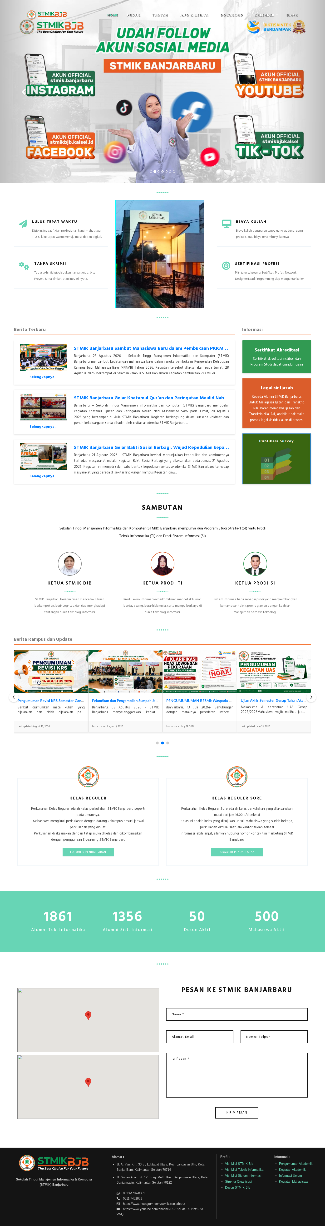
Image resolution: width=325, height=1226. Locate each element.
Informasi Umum (290, 1175)
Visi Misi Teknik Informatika (244, 1169)
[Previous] (14, 697)
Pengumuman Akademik (296, 1163)
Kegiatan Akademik (292, 1169)
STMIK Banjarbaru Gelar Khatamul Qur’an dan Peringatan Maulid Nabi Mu (153, 398)
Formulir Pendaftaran (88, 852)
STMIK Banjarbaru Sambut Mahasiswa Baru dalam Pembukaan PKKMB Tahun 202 (162, 348)
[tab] (157, 743)
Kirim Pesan (237, 1112)
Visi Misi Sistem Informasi (243, 1175)
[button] (135, 15)
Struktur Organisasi (238, 1181)
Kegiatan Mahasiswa (293, 1181)
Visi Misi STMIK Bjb (239, 1163)
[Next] (311, 697)
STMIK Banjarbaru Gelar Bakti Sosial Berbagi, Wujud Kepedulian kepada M (154, 448)
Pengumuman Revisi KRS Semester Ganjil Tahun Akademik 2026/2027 (74, 701)
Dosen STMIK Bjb (237, 1187)
